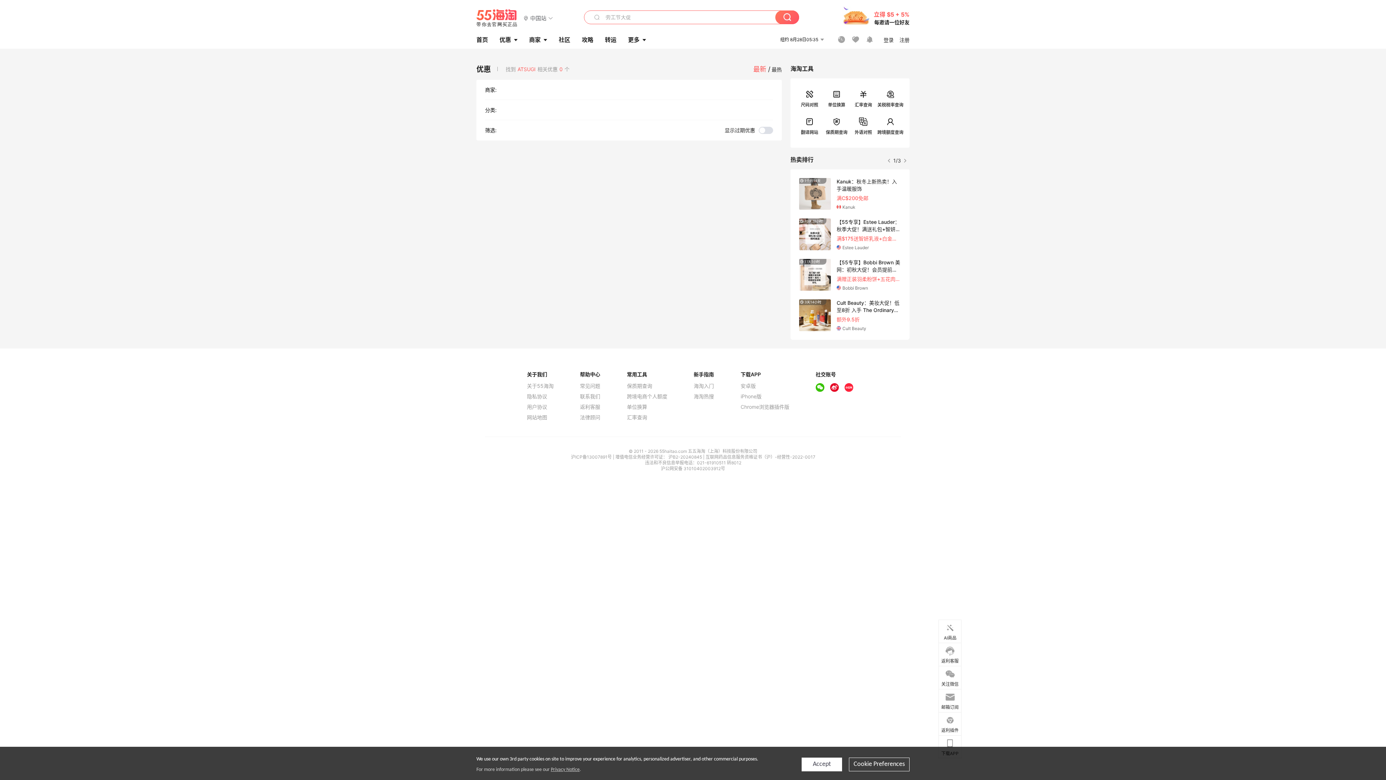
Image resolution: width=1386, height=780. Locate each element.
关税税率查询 (890, 105)
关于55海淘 (540, 386)
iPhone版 (751, 396)
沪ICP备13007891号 (592, 457)
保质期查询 (836, 132)
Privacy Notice (565, 769)
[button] (538, 18)
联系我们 (590, 396)
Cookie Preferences (879, 764)
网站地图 (537, 417)
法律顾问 (590, 417)
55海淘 (497, 18)
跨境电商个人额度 (647, 396)
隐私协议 (537, 396)
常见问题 (590, 386)
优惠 (505, 39)
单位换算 (836, 105)
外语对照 (863, 132)
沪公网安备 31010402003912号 (693, 468)
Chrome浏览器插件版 (765, 407)
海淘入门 (704, 386)
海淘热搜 (704, 396)
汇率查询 (863, 105)
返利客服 (590, 407)
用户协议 (537, 407)
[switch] (749, 130)
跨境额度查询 (890, 132)
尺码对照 (809, 105)
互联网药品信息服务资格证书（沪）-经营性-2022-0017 (760, 457)
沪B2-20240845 (685, 457)
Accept (822, 764)
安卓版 (748, 386)
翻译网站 (809, 132)
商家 (535, 39)
